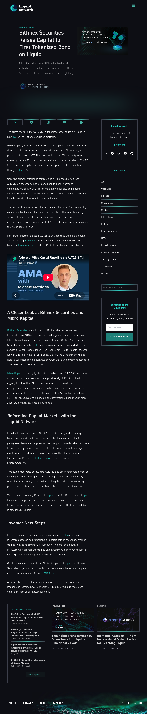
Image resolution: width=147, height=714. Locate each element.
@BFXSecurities (52, 573)
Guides (104, 209)
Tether (20, 170)
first (35, 345)
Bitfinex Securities (17, 330)
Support (58, 703)
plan (66, 535)
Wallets (104, 273)
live (15, 137)
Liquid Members (109, 231)
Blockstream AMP (43, 458)
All (102, 181)
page (69, 563)
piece (52, 495)
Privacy (28, 703)
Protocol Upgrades (110, 252)
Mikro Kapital (14, 373)
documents (30, 240)
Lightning (105, 224)
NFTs (103, 238)
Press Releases (108, 245)
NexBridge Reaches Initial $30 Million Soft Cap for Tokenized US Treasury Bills (27, 617)
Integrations (107, 217)
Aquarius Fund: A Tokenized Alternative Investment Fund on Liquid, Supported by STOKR (26, 647)
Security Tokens (26, 28)
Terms (12, 703)
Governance (107, 202)
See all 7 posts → (35, 674)
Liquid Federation (36, 84)
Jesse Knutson (25, 245)
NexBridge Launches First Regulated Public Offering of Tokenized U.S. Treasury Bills (25, 632)
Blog (43, 703)
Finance (105, 195)
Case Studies (107, 188)
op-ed (86, 495)
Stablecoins (106, 266)
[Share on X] (15, 122)
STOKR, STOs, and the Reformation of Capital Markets (28, 661)
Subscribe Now (119, 336)
